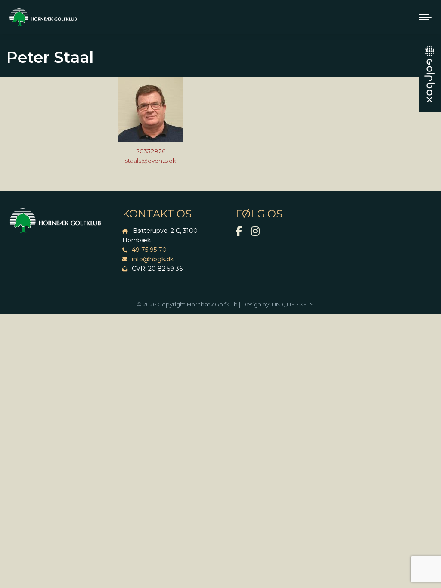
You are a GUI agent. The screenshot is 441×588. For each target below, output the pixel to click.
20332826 (150, 151)
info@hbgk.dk (153, 259)
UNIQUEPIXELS (293, 304)
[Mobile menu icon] (425, 17)
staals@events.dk (150, 160)
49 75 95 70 (149, 250)
